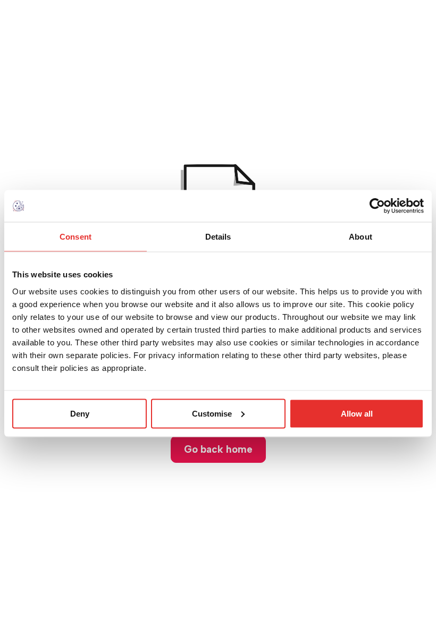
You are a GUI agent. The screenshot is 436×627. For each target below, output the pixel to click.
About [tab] (360, 236)
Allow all (357, 413)
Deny (79, 413)
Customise (212, 413)
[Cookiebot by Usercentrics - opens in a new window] (377, 206)
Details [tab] (218, 236)
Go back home (218, 449)
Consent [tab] (75, 236)
